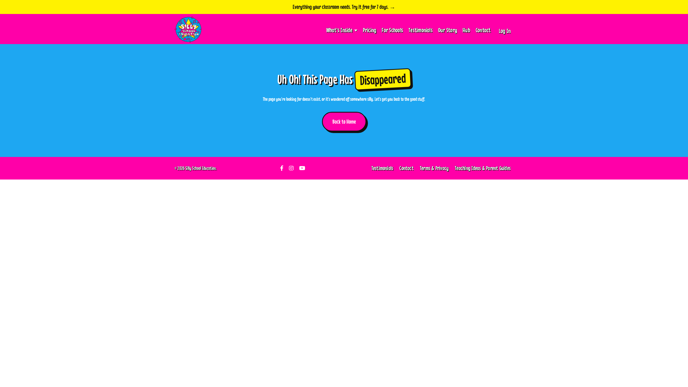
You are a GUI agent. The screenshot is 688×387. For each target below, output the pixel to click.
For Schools (392, 30)
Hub (466, 30)
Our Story (447, 30)
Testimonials (420, 30)
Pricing (370, 30)
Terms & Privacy (434, 167)
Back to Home (344, 121)
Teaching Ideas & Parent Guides (483, 167)
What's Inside (339, 30)
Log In (505, 30)
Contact (483, 30)
